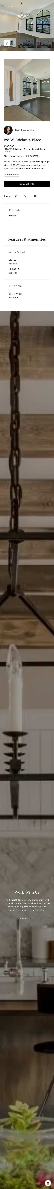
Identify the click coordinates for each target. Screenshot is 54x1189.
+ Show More (11, 174)
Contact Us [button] (27, 918)
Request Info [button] (27, 183)
